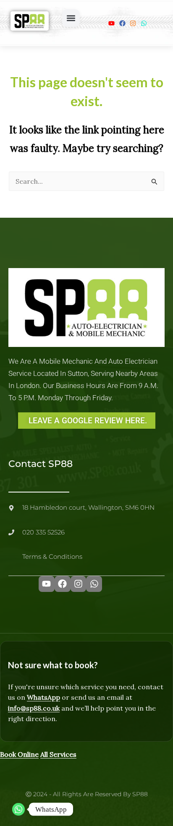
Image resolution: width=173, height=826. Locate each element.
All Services (58, 754)
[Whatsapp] (18, 809)
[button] (71, 18)
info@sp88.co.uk (34, 708)
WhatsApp (43, 697)
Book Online (19, 754)
